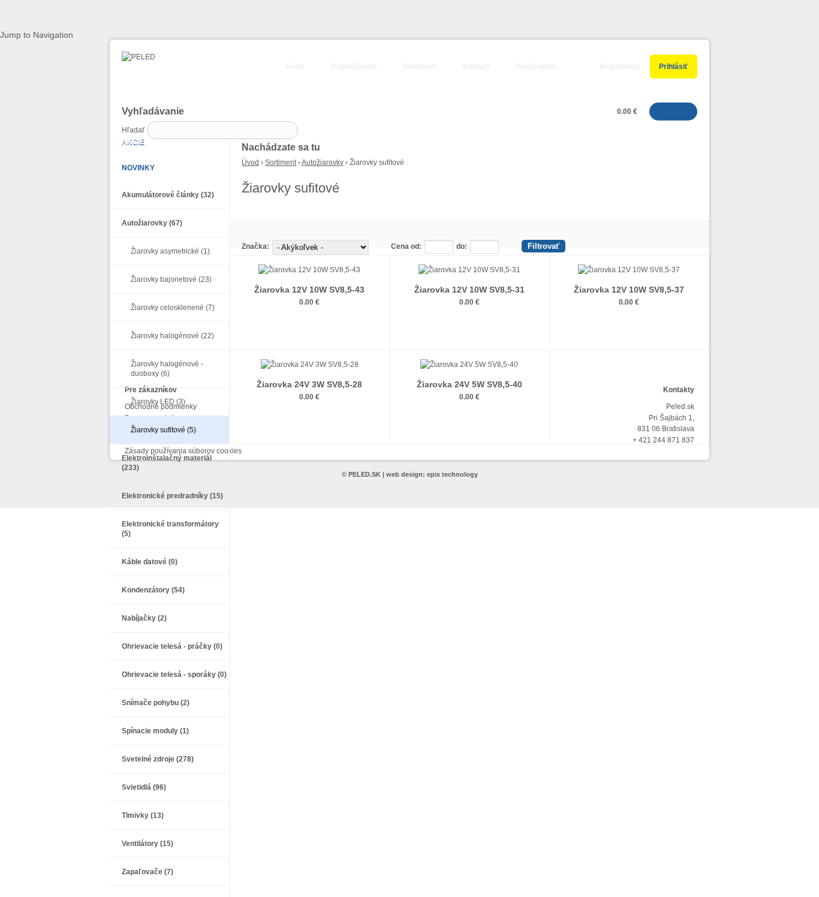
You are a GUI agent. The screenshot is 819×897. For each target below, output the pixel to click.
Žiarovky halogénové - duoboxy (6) (167, 369)
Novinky (138, 168)
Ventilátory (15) (147, 843)
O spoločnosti (353, 66)
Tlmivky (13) (143, 815)
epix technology (452, 474)
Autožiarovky (323, 162)
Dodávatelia (536, 66)
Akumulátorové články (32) (168, 195)
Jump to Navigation (36, 35)
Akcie (133, 142)
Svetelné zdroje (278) (158, 759)
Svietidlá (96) (144, 787)
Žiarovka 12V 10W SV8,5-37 (629, 289)
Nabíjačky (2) (144, 618)
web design (404, 474)
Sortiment (419, 66)
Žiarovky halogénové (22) (172, 336)
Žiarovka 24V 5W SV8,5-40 (469, 384)
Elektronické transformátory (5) (170, 529)
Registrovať (620, 66)
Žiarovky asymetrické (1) (170, 251)
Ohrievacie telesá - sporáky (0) (174, 674)
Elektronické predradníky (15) (172, 496)
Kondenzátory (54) (153, 590)
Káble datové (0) (149, 562)
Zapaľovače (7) (147, 872)
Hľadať (134, 130)
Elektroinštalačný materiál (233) (167, 463)
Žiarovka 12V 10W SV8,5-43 (309, 289)
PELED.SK (364, 474)
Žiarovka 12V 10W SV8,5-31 (469, 289)
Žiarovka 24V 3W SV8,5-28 (309, 384)
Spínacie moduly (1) (155, 731)
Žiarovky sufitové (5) (163, 430)
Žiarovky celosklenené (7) (173, 307)
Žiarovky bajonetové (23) (171, 279)
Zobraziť (309, 329)
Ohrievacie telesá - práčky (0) (172, 646)
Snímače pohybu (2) (155, 703)
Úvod (294, 66)
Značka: (255, 246)
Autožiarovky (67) (152, 223)
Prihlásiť (673, 66)
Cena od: (406, 246)
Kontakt (476, 66)
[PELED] (132, 57)
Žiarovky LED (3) (158, 402)
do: (461, 246)
